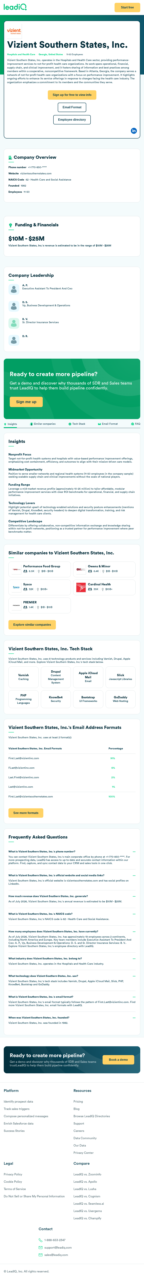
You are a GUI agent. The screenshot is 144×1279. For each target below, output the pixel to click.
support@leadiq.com (58, 1247)
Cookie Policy (13, 1181)
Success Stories (14, 1130)
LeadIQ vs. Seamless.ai (89, 1203)
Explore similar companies (32, 624)
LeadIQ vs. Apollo (85, 1181)
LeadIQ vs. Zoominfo (87, 1174)
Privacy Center (84, 1152)
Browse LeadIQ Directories (92, 1116)
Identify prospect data (18, 1101)
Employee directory (72, 119)
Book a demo (118, 1059)
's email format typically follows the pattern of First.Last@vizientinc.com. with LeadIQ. (71, 1001)
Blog (77, 1108)
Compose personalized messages (26, 1116)
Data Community (85, 1138)
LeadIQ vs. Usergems (88, 1211)
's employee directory (48, 946)
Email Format (72, 107)
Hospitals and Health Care (77, 964)
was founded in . (38, 1020)
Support (79, 1123)
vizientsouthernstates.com (82, 880)
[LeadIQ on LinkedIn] (135, 1271)
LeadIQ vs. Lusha (85, 1189)
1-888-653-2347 (54, 1240)
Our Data (80, 1145)
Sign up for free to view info (72, 94)
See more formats (25, 813)
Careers (79, 1130)
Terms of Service (15, 1189)
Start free (127, 7)
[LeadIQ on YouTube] (138, 1271)
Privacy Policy (13, 1174)
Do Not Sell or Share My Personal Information (34, 1196)
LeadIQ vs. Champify (87, 1218)
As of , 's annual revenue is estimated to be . (65, 899)
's (58, 917)
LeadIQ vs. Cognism (87, 1196)
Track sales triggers (16, 1108)
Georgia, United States (51, 54)
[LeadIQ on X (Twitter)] (132, 1271)
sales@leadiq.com (56, 1254)
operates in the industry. (56, 961)
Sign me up (26, 402)
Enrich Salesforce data (18, 1123)
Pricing (78, 1101)
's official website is (68, 879)
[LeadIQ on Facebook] (129, 1271)
